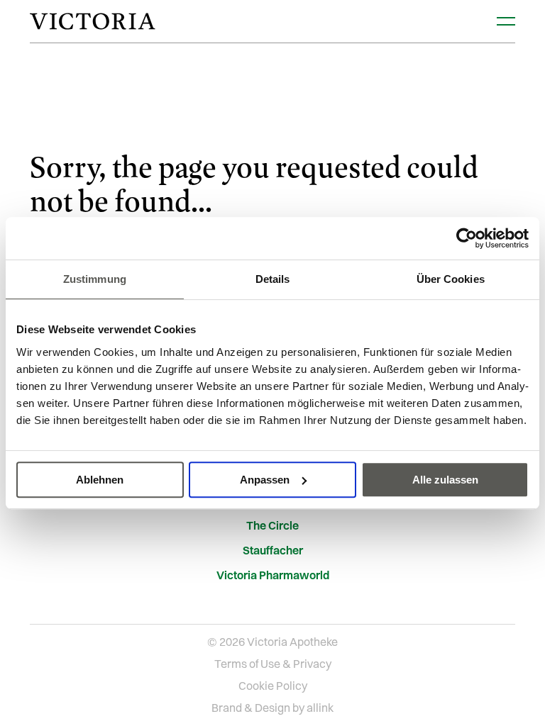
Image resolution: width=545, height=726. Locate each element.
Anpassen (265, 480)
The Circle (272, 525)
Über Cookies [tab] (451, 279)
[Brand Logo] (92, 21)
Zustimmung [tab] (94, 279)
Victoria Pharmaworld (272, 575)
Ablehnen (99, 480)
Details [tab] (272, 279)
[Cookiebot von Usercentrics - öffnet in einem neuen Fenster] (466, 238)
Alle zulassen (445, 480)
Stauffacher (273, 550)
